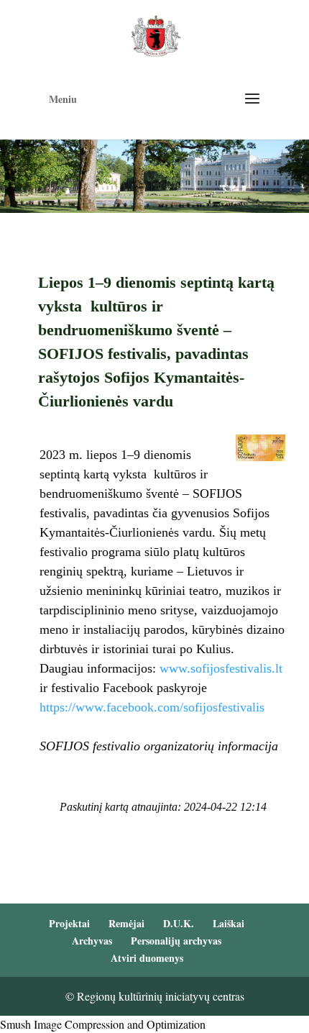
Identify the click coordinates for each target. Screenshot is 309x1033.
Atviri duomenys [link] (147, 957)
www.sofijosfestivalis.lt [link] (221, 668)
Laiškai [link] (228, 923)
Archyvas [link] (92, 940)
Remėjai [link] (126, 923)
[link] (155, 34)
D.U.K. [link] (178, 923)
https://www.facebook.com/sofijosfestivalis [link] (154, 707)
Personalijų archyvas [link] (176, 940)
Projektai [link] (69, 923)
